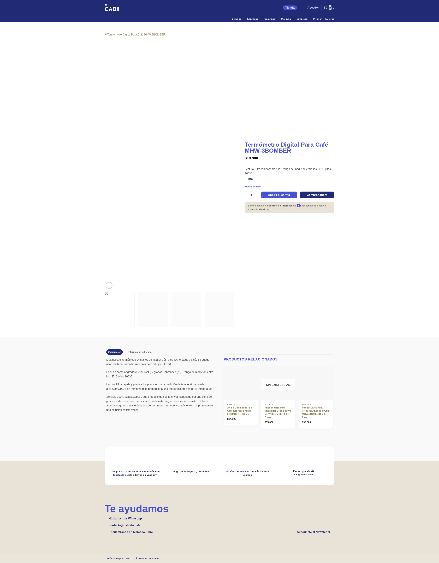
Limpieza (302, 18)
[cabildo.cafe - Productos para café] (115, 11)
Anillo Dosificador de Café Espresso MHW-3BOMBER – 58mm (239, 410)
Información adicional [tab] (140, 352)
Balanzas (269, 18)
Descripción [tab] (114, 352)
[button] (301, 7)
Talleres (329, 18)
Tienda (290, 7)
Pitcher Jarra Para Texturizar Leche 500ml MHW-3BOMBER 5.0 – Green (278, 412)
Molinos (286, 18)
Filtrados (236, 18)
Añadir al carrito (279, 194)
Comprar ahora (317, 194)
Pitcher (317, 18)
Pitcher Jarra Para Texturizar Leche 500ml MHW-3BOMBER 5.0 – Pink (315, 412)
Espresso (253, 18)
